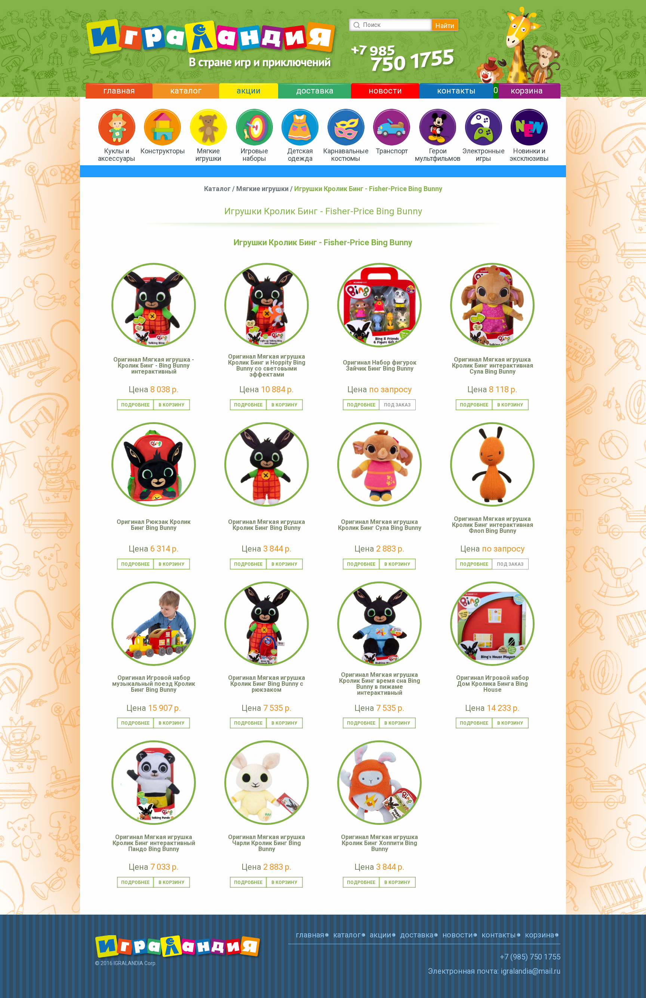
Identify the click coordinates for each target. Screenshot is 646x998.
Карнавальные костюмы (346, 154)
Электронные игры (483, 154)
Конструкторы (162, 151)
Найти (445, 26)
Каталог (217, 189)
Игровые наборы (254, 154)
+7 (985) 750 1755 (530, 956)
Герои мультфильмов (438, 154)
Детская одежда (300, 154)
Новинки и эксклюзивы (529, 154)
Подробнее (135, 405)
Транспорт (392, 151)
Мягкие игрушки (208, 154)
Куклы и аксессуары (116, 154)
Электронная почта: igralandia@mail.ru (494, 971)
